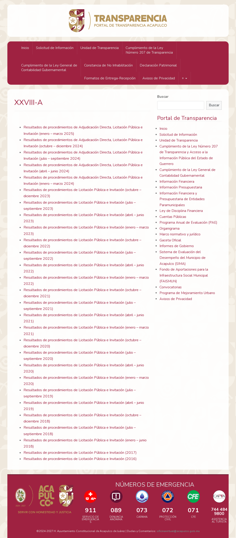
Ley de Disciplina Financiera (181, 210)
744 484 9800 (219, 511)
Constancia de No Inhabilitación (108, 65)
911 (90, 510)
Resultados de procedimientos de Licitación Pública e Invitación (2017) (80, 452)
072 (167, 510)
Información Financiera (176, 181)
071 (193, 510)
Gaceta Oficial (170, 240)
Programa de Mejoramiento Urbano (187, 293)
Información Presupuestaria (180, 187)
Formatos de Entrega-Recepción (110, 78)
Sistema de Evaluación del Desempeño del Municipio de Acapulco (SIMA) (182, 258)
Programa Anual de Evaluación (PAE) (188, 222)
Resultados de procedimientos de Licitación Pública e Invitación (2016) (80, 458)
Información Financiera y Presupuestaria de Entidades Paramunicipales (182, 199)
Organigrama (169, 228)
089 (116, 510)
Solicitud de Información (55, 48)
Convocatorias (170, 287)
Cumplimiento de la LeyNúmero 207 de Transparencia (149, 50)
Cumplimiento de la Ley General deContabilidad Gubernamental (49, 67)
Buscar (162, 96)
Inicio (25, 48)
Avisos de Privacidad (158, 78)
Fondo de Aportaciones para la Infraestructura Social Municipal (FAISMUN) (183, 275)
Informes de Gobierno (176, 246)
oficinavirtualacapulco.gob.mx (178, 531)
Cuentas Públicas (172, 216)
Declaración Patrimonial (158, 65)
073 (142, 510)
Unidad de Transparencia (99, 48)
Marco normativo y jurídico (180, 234)
